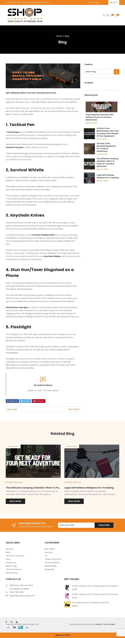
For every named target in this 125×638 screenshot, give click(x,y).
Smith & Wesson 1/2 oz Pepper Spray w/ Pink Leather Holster (95, 594)
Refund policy (12, 573)
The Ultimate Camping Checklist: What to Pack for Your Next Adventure (107, 162)
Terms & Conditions (15, 555)
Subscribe (104, 525)
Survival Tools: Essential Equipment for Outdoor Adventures (106, 147)
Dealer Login (94, 2)
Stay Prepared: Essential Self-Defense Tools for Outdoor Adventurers (100, 117)
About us (10, 549)
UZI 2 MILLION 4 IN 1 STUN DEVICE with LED (90, 602)
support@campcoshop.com (22, 595)
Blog (67, 36)
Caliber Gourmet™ (53, 559)
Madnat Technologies (105, 624)
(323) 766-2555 (16, 592)
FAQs (8, 559)
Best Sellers (50, 549)
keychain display (52, 256)
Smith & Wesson (52, 562)
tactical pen (13, 132)
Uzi (46, 555)
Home (59, 36)
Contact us (11, 562)
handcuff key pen (14, 147)
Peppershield (50, 566)
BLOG (8, 552)
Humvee (48, 552)
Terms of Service (14, 569)
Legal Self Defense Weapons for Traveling (108, 176)
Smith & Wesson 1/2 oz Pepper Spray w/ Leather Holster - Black (95, 586)
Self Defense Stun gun (17, 307)
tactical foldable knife (43, 235)
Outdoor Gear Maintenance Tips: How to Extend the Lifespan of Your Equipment (108, 132)
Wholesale (49, 569)
